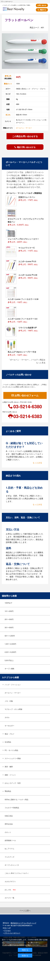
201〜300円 (9, 619)
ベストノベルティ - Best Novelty (17, 10)
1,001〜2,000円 (10, 644)
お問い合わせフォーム (27, 395)
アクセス (7, 930)
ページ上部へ (25, 910)
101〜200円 (9, 611)
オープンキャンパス (12, 865)
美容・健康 (9, 766)
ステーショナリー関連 (13, 758)
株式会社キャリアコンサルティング (23, 923)
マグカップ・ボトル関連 (13, 709)
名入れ (8, 114)
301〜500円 (9, 627)
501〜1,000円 (10, 636)
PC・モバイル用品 (11, 750)
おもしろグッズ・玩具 (13, 783)
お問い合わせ (41, 5)
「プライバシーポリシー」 (16, 942)
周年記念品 (9, 824)
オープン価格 (9, 668)
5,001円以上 (9, 660)
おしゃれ (10, 889)
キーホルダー (9, 725)
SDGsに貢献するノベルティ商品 (16, 799)
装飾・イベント (10, 775)
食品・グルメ (9, 734)
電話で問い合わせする (26, 147)
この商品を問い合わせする (25, 136)
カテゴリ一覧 (9, 898)
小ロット (8, 832)
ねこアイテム (9, 848)
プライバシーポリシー (12, 933)
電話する (43, 10)
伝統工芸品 (9, 816)
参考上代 (8, 76)
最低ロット (8, 83)
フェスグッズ (9, 857)
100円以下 (8, 603)
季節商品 (8, 791)
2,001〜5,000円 (10, 652)
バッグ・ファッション (13, 684)
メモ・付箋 (9, 701)
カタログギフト (10, 881)
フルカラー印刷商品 (12, 807)
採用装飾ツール (10, 840)
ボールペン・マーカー (24, 128)
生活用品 (8, 742)
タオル (7, 717)
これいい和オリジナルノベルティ (17, 873)
